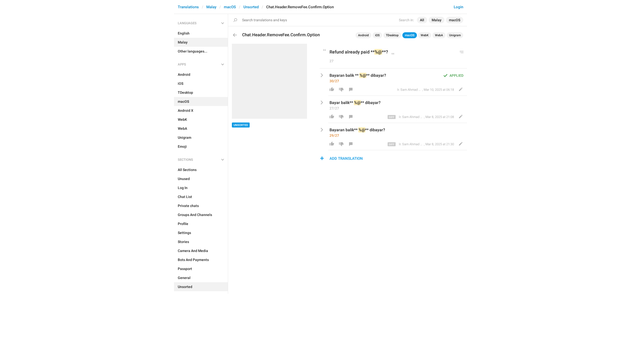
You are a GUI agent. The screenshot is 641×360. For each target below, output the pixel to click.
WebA (439, 35)
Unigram (455, 35)
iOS (377, 35)
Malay (211, 7)
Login (458, 7)
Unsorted (251, 7)
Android (363, 35)
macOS (230, 7)
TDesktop (392, 35)
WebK (425, 35)
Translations (188, 7)
